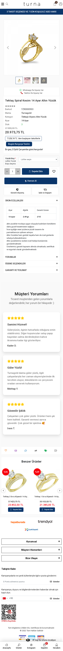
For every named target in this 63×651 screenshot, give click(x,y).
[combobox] (5, 598)
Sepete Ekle (37, 171)
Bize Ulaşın (31, 558)
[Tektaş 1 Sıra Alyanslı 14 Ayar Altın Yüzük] (18, 481)
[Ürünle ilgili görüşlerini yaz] (26, 450)
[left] (3, 490)
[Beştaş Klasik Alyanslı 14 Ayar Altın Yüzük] (49, 481)
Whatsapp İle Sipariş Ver (33, 90)
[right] (59, 490)
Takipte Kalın (8, 569)
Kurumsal (31, 541)
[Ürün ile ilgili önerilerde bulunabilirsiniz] (56, 450)
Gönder (56, 582)
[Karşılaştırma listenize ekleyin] (36, 450)
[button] (8, 47)
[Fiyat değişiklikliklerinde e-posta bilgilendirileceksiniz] (46, 450)
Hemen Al (32, 181)
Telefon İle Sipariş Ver (33, 93)
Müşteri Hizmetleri (31, 550)
